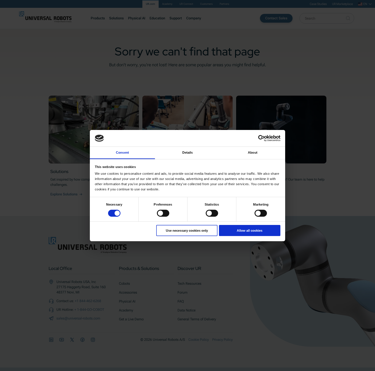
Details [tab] (187, 152)
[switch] (163, 213)
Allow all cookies (249, 230)
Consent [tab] (122, 152)
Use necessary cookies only (187, 230)
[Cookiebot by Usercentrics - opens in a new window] (261, 138)
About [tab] (252, 152)
